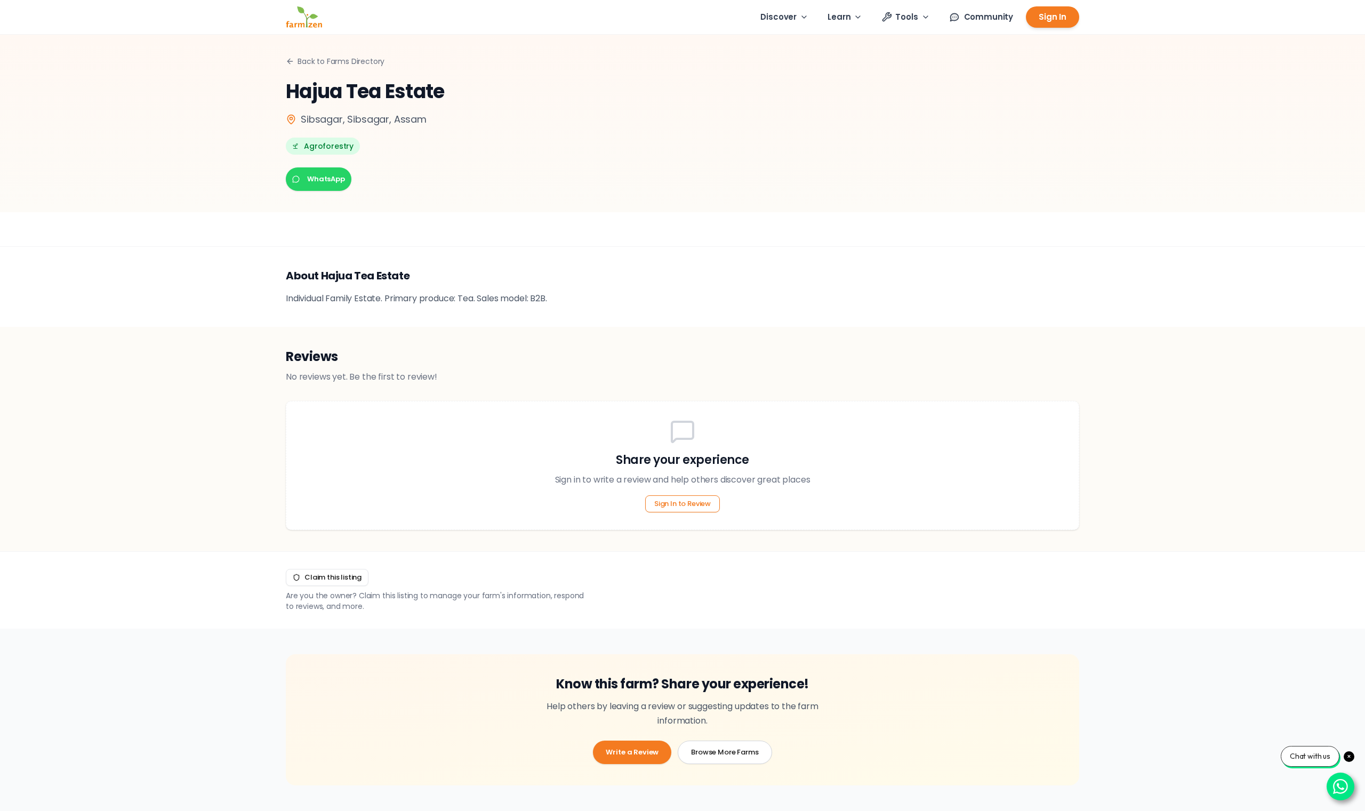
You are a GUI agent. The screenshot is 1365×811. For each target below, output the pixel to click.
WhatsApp (326, 179)
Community (989, 16)
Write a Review (632, 752)
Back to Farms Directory (341, 61)
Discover (778, 16)
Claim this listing (333, 577)
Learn (839, 16)
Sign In (1052, 16)
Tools (906, 16)
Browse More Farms (724, 752)
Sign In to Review (682, 504)
